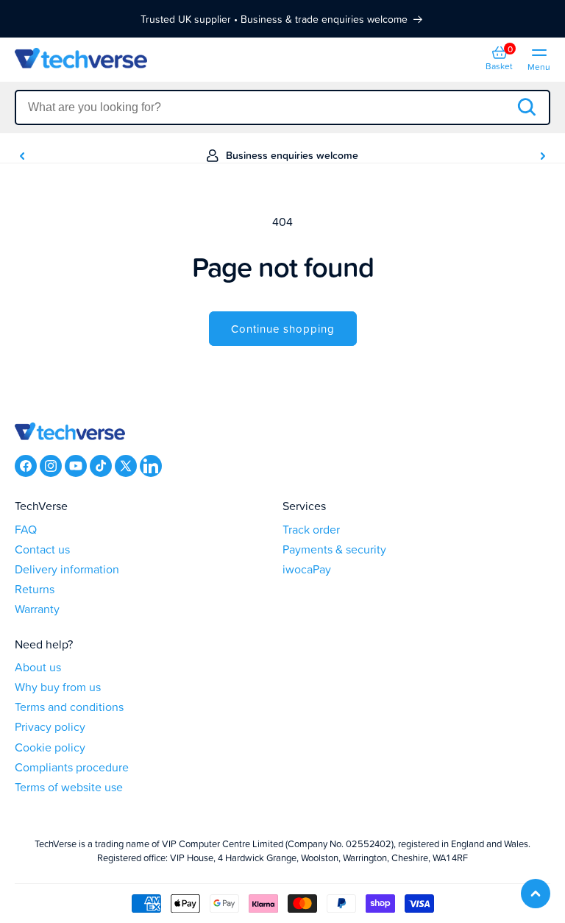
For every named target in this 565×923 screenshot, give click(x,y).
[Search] (526, 108)
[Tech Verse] (70, 432)
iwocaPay (306, 569)
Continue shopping (283, 328)
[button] (499, 60)
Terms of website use (69, 787)
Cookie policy (50, 747)
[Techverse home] (148, 60)
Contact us (42, 549)
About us (38, 667)
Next (543, 156)
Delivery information (67, 569)
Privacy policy (50, 727)
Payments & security (334, 549)
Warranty (37, 609)
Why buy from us (58, 687)
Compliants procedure (72, 767)
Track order (311, 530)
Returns (34, 589)
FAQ (26, 530)
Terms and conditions (69, 707)
